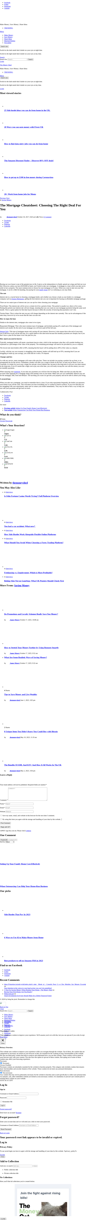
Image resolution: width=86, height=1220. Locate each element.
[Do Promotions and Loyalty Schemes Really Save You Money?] (45, 600)
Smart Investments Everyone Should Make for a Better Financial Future (28, 996)
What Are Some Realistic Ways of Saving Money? (25, 657)
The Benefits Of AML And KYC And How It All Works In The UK (32, 765)
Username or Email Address (9, 1094)
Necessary (6, 1063)
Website (2, 811)
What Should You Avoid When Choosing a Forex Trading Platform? (33, 542)
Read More (3, 1037)
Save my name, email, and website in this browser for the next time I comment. (29, 815)
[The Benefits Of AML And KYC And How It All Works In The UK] (45, 751)
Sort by (2, 842)
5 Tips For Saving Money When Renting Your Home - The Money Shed (28, 990)
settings (28, 831)
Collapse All (13, 840)
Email (2, 808)
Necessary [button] (3, 1061)
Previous (3, 198)
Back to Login (5, 1133)
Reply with (5, 827)
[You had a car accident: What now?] (45, 510)
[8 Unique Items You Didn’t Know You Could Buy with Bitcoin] (45, 714)
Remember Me (7, 1102)
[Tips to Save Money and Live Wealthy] (45, 677)
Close (2, 1009)
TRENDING (8, 28)
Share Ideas (8, 39)
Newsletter (7, 43)
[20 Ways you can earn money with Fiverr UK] (45, 118)
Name (2, 804)
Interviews (9, 492)
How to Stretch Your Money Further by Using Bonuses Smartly (31, 648)
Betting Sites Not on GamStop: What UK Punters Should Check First (34, 581)
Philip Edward (9, 994)
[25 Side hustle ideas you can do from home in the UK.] (45, 102)
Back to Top (4, 1007)
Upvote (2, 421)
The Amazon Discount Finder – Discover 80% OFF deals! (29, 161)
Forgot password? (6, 1109)
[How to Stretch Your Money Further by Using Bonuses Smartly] (45, 634)
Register (18, 1113)
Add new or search (6, 1166)
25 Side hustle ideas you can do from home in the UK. (27, 110)
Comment (4, 800)
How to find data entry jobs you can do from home (26, 144)
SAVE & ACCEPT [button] (6, 1080)
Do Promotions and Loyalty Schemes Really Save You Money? (31, 614)
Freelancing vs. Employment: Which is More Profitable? (28, 573)
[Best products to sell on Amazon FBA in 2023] (45, 949)
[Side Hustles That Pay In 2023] (45, 903)
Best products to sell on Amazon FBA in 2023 (23, 961)
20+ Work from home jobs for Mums (20, 194)
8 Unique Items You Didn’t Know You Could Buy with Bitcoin (31, 731)
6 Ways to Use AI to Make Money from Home (23, 937)
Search (30, 59)
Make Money (8, 35)
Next (7, 198)
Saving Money (21, 585)
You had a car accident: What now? (20, 526)
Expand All (4, 840)
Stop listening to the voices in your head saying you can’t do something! (28, 988)
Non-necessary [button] (5, 1071)
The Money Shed (6, 65)
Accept (2, 1155)
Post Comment (5, 823)
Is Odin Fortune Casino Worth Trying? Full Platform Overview (31, 496)
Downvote (8, 421)
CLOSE (3, 1219)
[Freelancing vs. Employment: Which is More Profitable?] (45, 557)
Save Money (8, 37)
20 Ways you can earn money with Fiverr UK (23, 127)
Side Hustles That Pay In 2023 (17, 914)
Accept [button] (82, 1035)
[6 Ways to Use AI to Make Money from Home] (45, 926)
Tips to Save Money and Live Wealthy (20, 694)
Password (3, 1098)
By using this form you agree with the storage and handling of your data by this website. (32, 819)
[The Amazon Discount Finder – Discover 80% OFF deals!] (45, 152)
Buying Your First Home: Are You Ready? (18, 992)
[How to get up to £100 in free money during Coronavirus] (45, 169)
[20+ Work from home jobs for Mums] (45, 186)
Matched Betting (9, 41)
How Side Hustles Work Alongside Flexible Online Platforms (30, 534)
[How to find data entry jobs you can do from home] (45, 135)
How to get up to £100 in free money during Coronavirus (28, 177)
